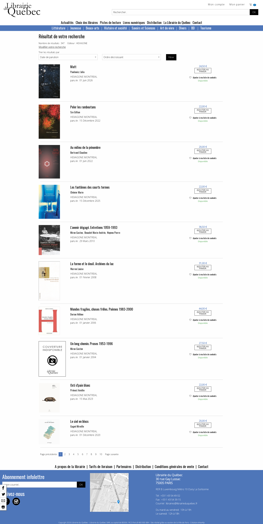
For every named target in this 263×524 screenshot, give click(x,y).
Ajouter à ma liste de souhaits (204, 77)
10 (101, 454)
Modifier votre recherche (52, 47)
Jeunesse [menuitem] (75, 27)
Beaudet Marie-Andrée (94, 232)
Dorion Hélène (76, 314)
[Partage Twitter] (3, 494)
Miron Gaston (76, 232)
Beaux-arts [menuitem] (92, 27)
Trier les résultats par (49, 52)
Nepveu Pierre (113, 232)
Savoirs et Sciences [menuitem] (143, 27)
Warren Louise (76, 269)
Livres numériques (134, 22)
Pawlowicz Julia (77, 72)
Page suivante (112, 454)
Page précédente (48, 454)
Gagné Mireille (77, 426)
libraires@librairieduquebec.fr (181, 503)
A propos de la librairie (70, 466)
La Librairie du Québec (177, 22)
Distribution (154, 22)
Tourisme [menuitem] (205, 27)
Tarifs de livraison (100, 466)
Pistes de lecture (110, 22)
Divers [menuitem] (182, 27)
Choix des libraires (87, 22)
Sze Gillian (75, 112)
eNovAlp (201, 522)
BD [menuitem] (193, 27)
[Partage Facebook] (3, 487)
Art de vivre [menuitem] (167, 27)
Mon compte (216, 4)
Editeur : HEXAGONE (77, 43)
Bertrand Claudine (78, 152)
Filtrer (171, 57)
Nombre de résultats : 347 (52, 43)
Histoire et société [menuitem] (115, 27)
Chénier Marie (76, 192)
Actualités (67, 22)
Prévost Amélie (77, 390)
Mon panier (237, 4)
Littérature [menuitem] (58, 27)
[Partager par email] (3, 500)
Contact (197, 22)
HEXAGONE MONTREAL (83, 76)
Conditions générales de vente (174, 466)
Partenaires (123, 466)
